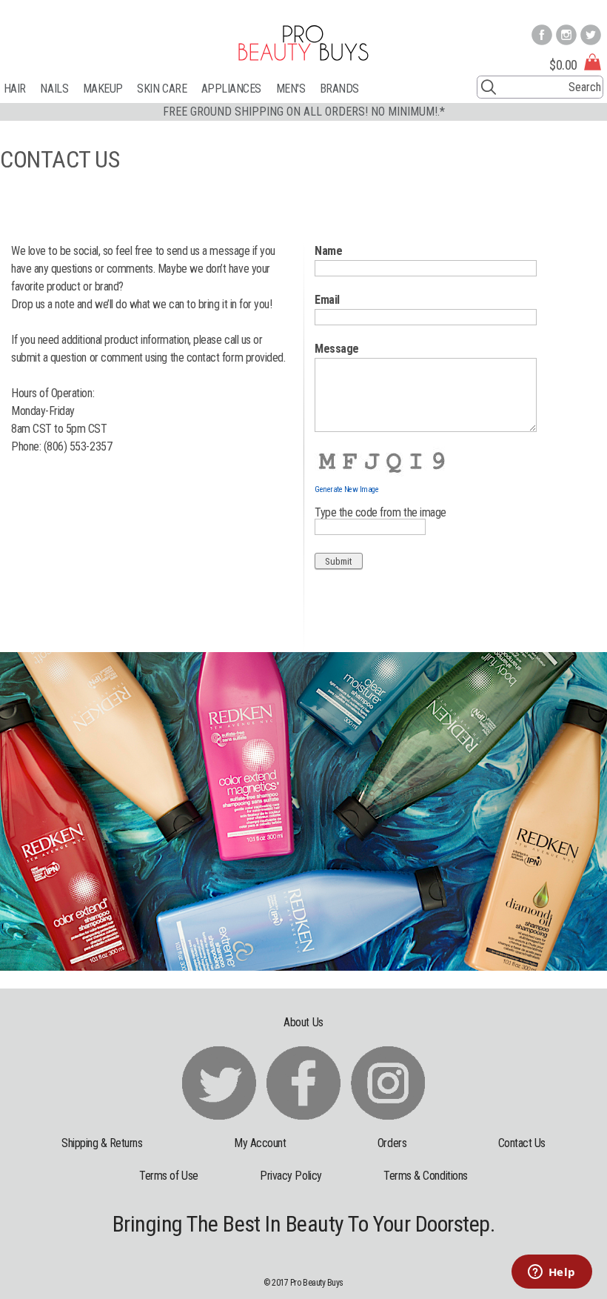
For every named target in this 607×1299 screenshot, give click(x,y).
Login (591, 8)
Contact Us (522, 1143)
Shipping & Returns (102, 1143)
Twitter (590, 34)
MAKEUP (103, 89)
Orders (392, 1143)
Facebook (541, 34)
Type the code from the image (380, 512)
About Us (303, 1022)
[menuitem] (22, 89)
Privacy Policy (290, 1176)
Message (337, 349)
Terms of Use (168, 1176)
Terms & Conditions (425, 1176)
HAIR (15, 89)
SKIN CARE (162, 89)
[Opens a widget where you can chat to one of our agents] (551, 1273)
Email (327, 300)
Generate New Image (347, 489)
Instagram (566, 34)
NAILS (54, 89)
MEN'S (291, 89)
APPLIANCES (231, 89)
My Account (260, 1143)
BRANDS (339, 89)
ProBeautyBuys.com (303, 43)
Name (328, 251)
